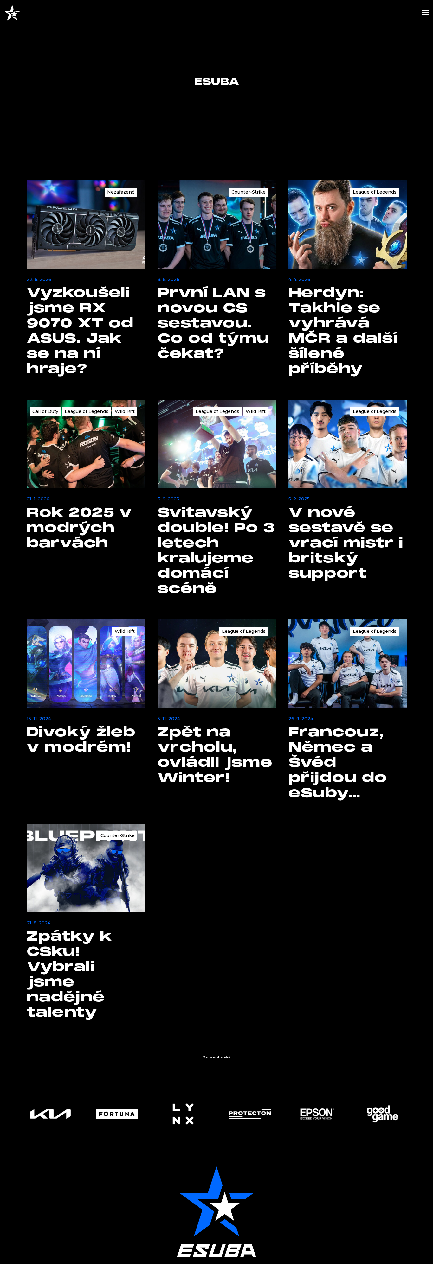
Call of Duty (45, 411)
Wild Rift (125, 411)
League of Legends (375, 192)
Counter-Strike (248, 192)
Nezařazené (121, 192)
